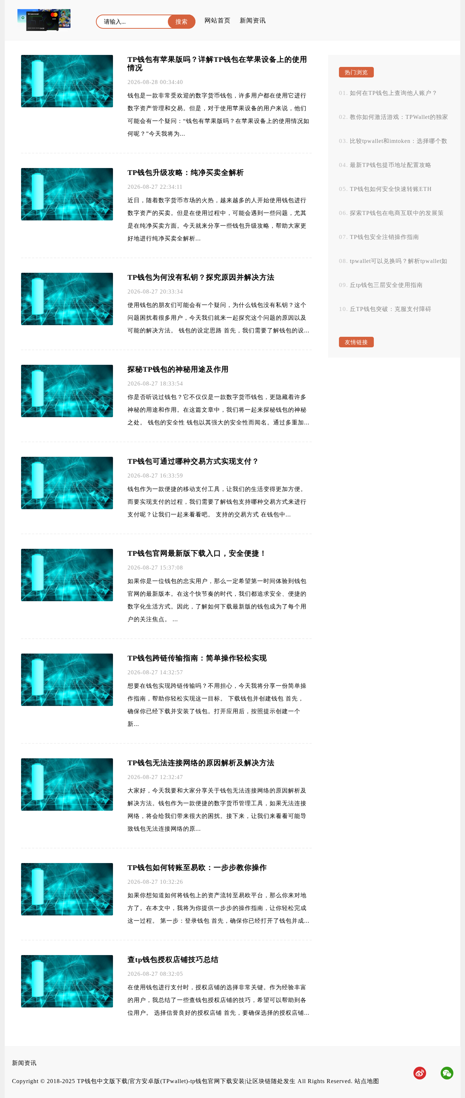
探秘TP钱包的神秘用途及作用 (178, 369)
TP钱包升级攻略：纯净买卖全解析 (186, 172)
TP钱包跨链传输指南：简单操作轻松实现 (197, 658)
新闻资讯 (253, 20)
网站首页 (218, 20)
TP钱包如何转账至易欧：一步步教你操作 (197, 867)
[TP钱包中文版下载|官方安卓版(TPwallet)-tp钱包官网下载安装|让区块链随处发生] (43, 20)
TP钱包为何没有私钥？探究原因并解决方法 (201, 277)
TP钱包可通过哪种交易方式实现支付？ (193, 461)
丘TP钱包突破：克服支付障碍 (391, 309)
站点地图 (367, 1081)
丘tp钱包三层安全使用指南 (386, 285)
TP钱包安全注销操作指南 (384, 237)
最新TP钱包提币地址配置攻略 (391, 165)
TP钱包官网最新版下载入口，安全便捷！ (197, 553)
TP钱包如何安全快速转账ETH (391, 189)
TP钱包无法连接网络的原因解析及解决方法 (201, 763)
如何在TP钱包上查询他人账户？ (394, 93)
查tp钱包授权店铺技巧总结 (173, 959)
